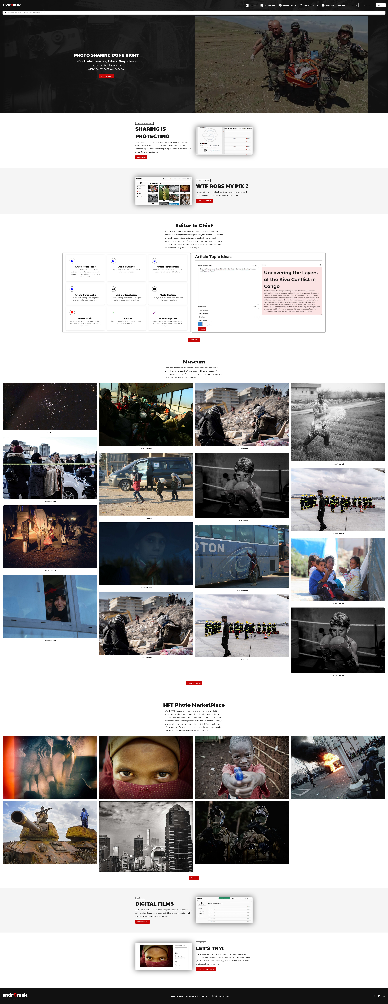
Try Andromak (106, 76)
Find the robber (204, 201)
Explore (194, 878)
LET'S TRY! (194, 340)
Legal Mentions (177, 996)
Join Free (368, 5)
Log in (380, 5)
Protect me (141, 157)
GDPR (204, 996)
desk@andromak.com (220, 996)
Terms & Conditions (192, 996)
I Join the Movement (206, 969)
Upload (354, 5)
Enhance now (142, 922)
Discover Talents (194, 683)
